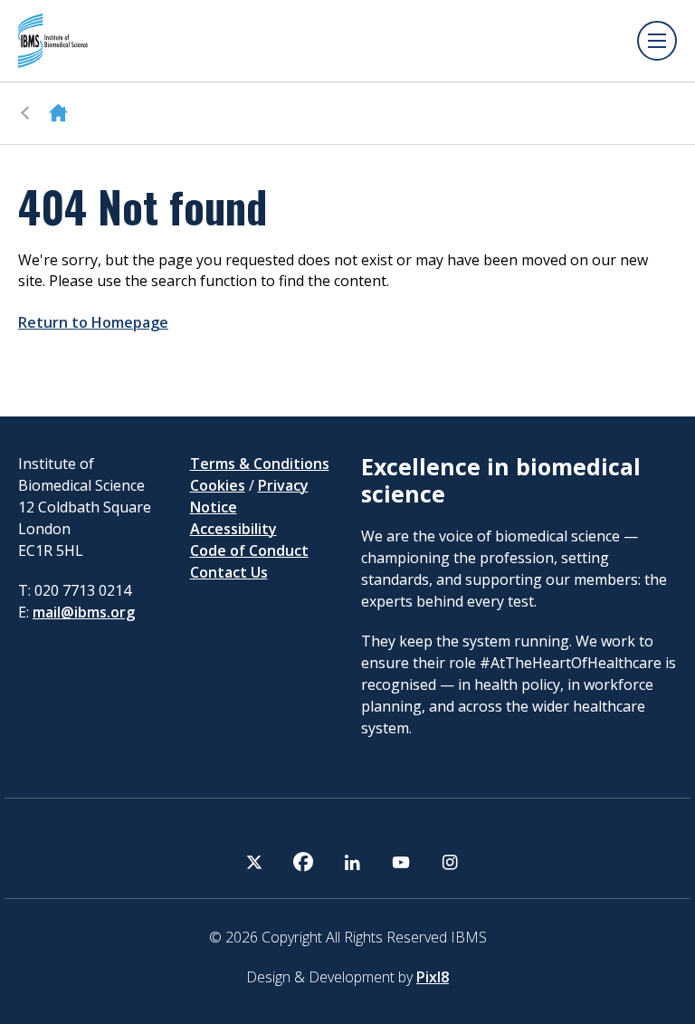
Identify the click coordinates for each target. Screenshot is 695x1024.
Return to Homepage (93, 322)
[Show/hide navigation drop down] (657, 41)
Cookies (217, 485)
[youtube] (401, 862)
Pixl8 (432, 977)
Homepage (58, 113)
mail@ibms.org (84, 612)
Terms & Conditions (259, 464)
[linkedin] (352, 862)
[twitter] (254, 862)
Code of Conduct (249, 550)
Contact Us (229, 572)
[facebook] (303, 862)
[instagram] (450, 862)
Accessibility (233, 529)
